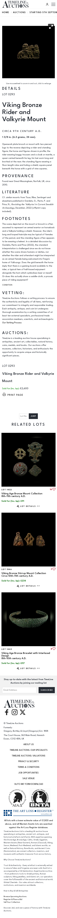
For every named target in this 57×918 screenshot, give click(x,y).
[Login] (47, 4)
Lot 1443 (6, 649)
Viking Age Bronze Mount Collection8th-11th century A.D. (21, 495)
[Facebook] (7, 712)
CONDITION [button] (7, 285)
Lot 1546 (6, 569)
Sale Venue (29, 778)
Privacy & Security (28, 761)
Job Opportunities (28, 773)
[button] (51, 27)
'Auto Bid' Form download (28, 784)
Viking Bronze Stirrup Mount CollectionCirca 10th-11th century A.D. (23, 574)
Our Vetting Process (12, 322)
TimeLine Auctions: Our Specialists (29, 750)
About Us (28, 744)
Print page (15, 395)
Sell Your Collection (12, 902)
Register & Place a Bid (13, 899)
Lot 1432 (6, 490)
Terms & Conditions (28, 767)
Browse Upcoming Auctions (15, 896)
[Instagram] (15, 712)
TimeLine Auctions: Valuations (28, 756)
